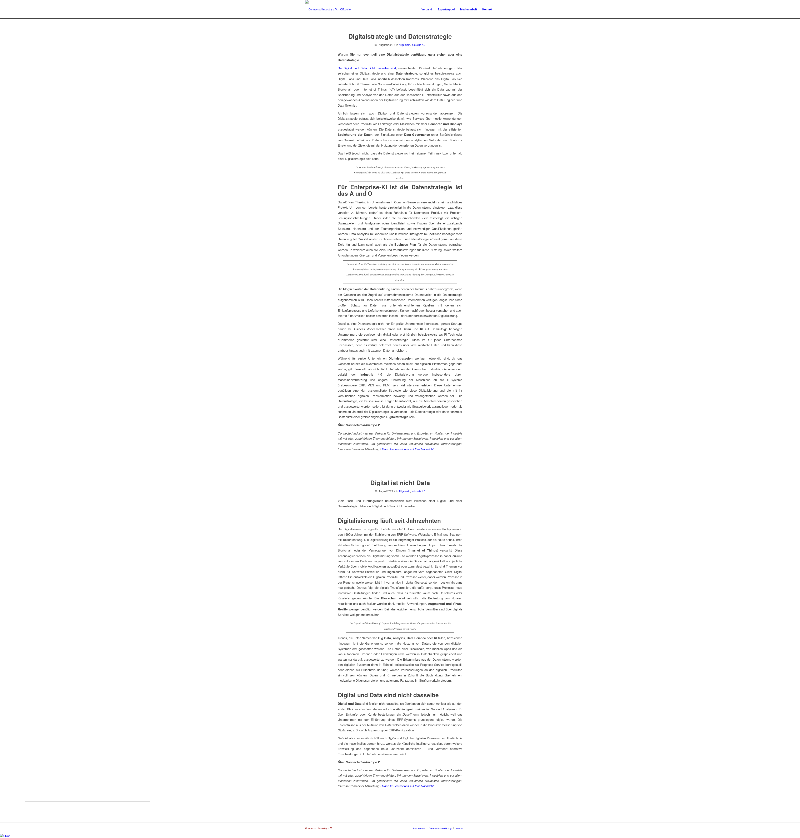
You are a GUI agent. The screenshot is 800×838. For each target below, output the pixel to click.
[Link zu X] (485, 828)
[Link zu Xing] (473, 828)
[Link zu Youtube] (492, 828)
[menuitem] (427, 9)
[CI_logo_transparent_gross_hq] (332, 9)
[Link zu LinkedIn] (479, 828)
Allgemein (404, 44)
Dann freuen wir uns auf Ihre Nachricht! (408, 449)
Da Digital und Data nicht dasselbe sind (367, 68)
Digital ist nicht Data (400, 482)
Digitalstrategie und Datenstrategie (400, 36)
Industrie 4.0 (418, 44)
